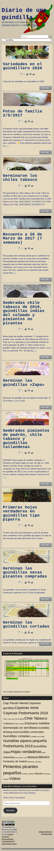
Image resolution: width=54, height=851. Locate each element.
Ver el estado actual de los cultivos (16, 692)
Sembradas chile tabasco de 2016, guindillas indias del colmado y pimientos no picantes (23, 312)
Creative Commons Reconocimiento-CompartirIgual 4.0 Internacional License (9, 839)
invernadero (19, 757)
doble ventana (19, 724)
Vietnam (6, 779)
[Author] (27, 74)
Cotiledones (8, 723)
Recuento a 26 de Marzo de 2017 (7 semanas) (22, 238)
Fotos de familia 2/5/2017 (22, 113)
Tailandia (38, 773)
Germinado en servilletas (20, 727)
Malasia (33, 757)
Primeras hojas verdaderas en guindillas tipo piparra (21, 513)
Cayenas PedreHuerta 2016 (25, 713)
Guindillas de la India (37, 736)
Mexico (44, 757)
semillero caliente (28, 774)
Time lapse (46, 774)
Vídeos (15, 778)
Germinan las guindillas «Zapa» (23, 382)
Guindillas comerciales (31, 731)
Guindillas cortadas (16, 736)
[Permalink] (24, 74)
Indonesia (8, 757)
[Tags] (35, 121)
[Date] (21, 74)
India (43, 752)
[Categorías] (33, 74)
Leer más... (45, 88)
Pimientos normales (34, 762)
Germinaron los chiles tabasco (20, 177)
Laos (25, 757)
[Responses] (30, 74)
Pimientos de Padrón (15, 761)
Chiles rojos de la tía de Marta (13, 719)
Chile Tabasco (35, 718)
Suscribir (10, 810)
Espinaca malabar (37, 723)
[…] (6, 146)
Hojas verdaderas (26, 752)
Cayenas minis (27, 708)
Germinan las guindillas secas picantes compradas (25, 572)
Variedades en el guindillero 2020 (22, 66)
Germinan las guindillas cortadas (26, 624)
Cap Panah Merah (15, 703)
